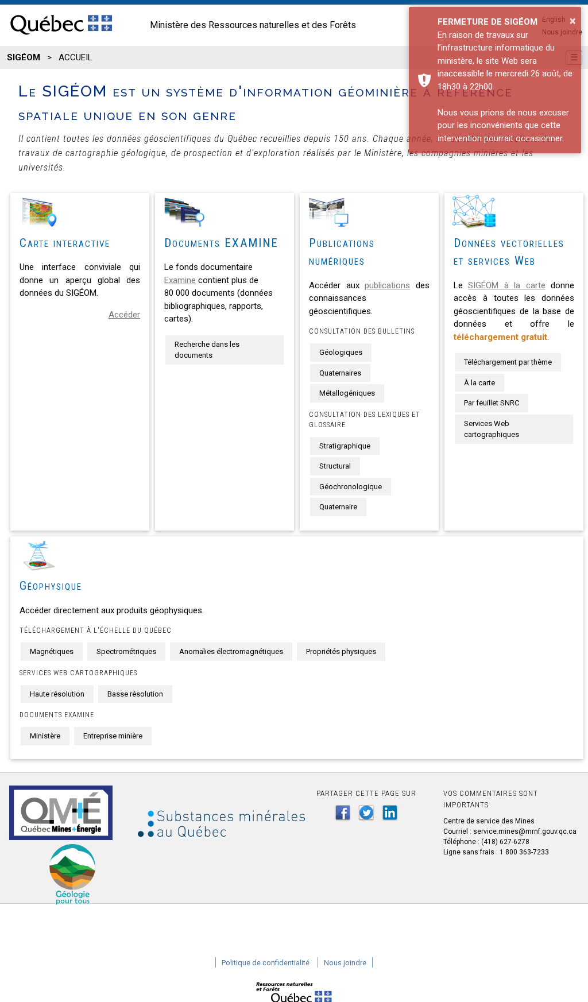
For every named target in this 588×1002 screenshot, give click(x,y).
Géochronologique (350, 486)
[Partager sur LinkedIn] (389, 812)
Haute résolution (57, 694)
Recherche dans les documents (207, 350)
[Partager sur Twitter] (366, 812)
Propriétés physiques (341, 651)
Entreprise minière (112, 736)
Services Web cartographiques (491, 429)
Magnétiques (52, 651)
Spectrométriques (126, 651)
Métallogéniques (347, 393)
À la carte (479, 382)
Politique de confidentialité (266, 962)
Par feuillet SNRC (491, 403)
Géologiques (340, 352)
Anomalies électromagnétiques (231, 651)
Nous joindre (345, 962)
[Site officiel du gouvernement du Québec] (61, 35)
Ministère (45, 736)
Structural (335, 466)
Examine (180, 280)
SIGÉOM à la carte (506, 285)
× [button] (573, 21)
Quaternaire (338, 506)
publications (387, 285)
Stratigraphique (344, 446)
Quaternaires (340, 373)
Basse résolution (135, 694)
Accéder (124, 315)
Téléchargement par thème (508, 362)
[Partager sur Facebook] (342, 812)
